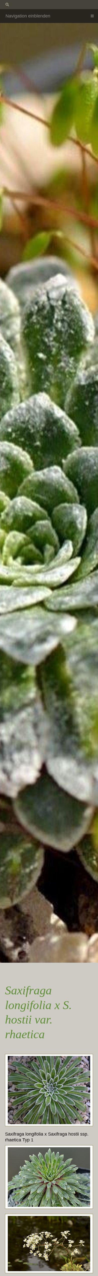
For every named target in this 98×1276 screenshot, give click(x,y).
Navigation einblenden (28, 16)
